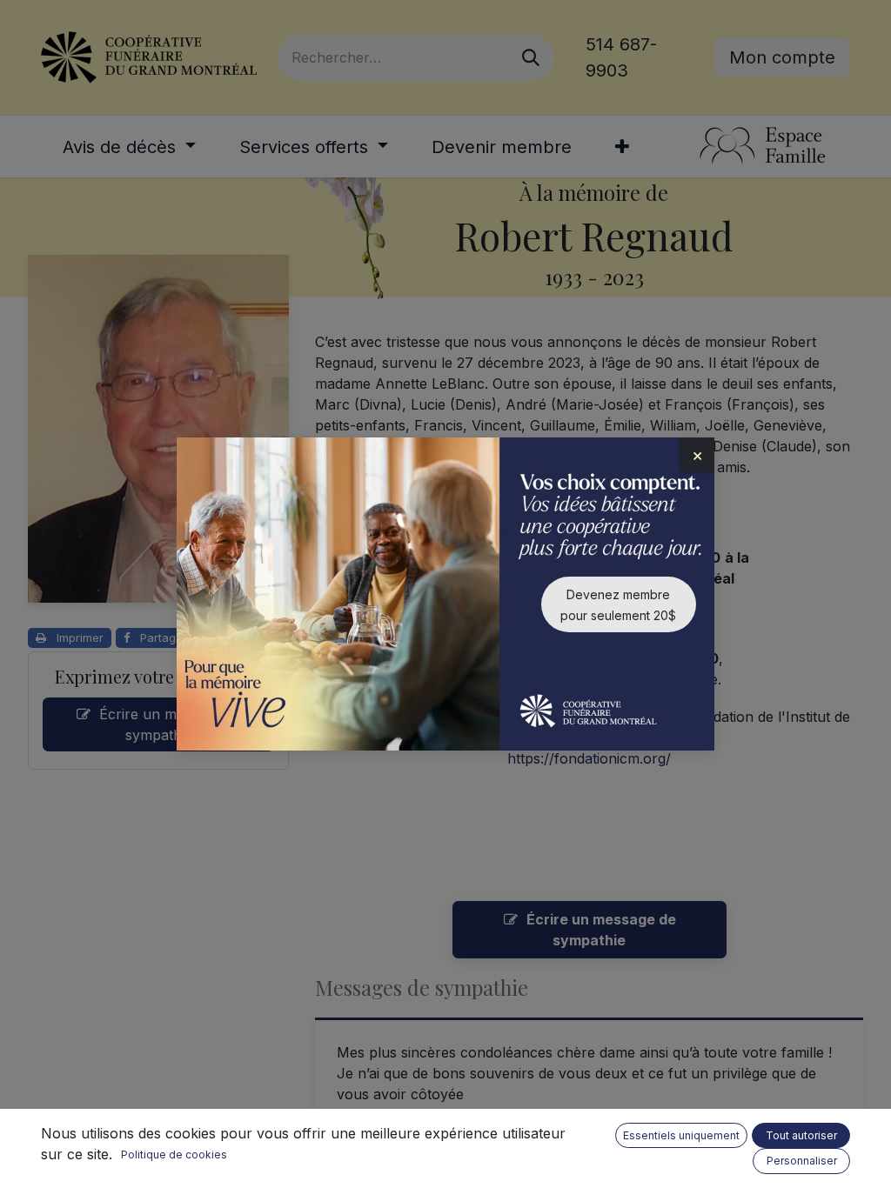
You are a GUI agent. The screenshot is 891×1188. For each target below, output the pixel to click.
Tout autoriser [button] (801, 1135)
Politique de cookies (174, 1154)
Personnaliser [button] (802, 1160)
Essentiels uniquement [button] (681, 1135)
